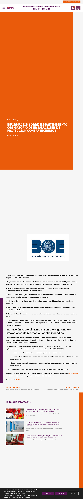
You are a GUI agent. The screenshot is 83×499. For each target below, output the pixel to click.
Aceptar (48, 493)
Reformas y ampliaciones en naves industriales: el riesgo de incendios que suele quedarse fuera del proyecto (42, 424)
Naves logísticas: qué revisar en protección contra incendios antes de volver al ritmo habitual (43, 410)
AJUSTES (27, 497)
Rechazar (61, 493)
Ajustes (73, 493)
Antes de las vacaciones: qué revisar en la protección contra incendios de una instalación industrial (44, 436)
